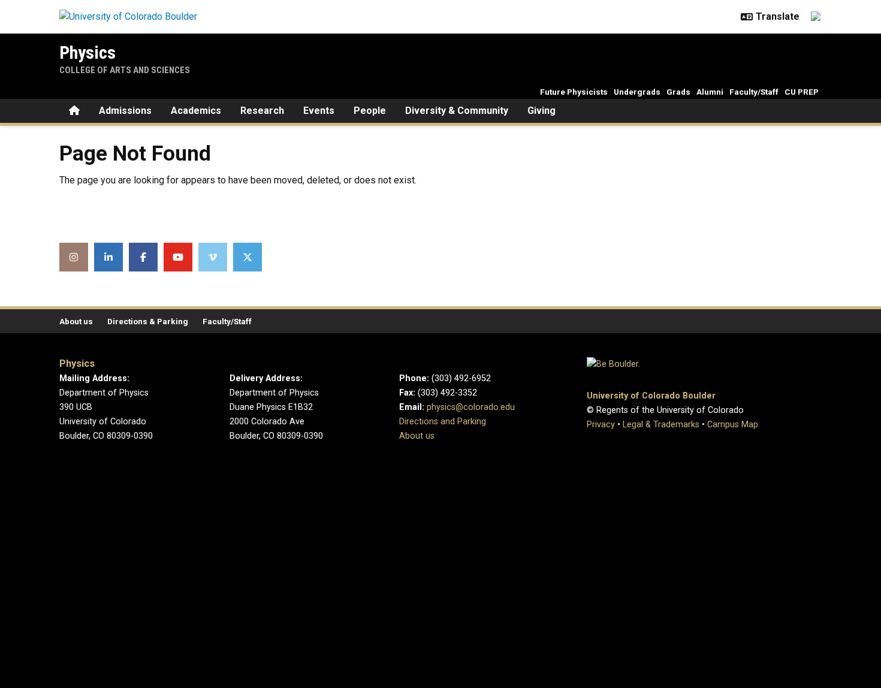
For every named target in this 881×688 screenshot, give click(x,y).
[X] (247, 257)
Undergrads (637, 91)
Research (262, 110)
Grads (678, 91)
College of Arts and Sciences (124, 70)
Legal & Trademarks (661, 425)
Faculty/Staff (754, 91)
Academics (196, 110)
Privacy (601, 425)
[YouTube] (178, 257)
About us (76, 321)
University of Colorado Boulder (651, 396)
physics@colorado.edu (471, 407)
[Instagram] (73, 257)
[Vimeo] (212, 257)
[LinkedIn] (108, 257)
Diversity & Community (456, 110)
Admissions (125, 110)
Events (318, 110)
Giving (541, 110)
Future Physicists (574, 91)
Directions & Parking (147, 321)
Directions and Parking (442, 422)
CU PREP (802, 91)
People (370, 110)
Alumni (709, 91)
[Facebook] (143, 257)
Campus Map (732, 425)
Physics (87, 52)
